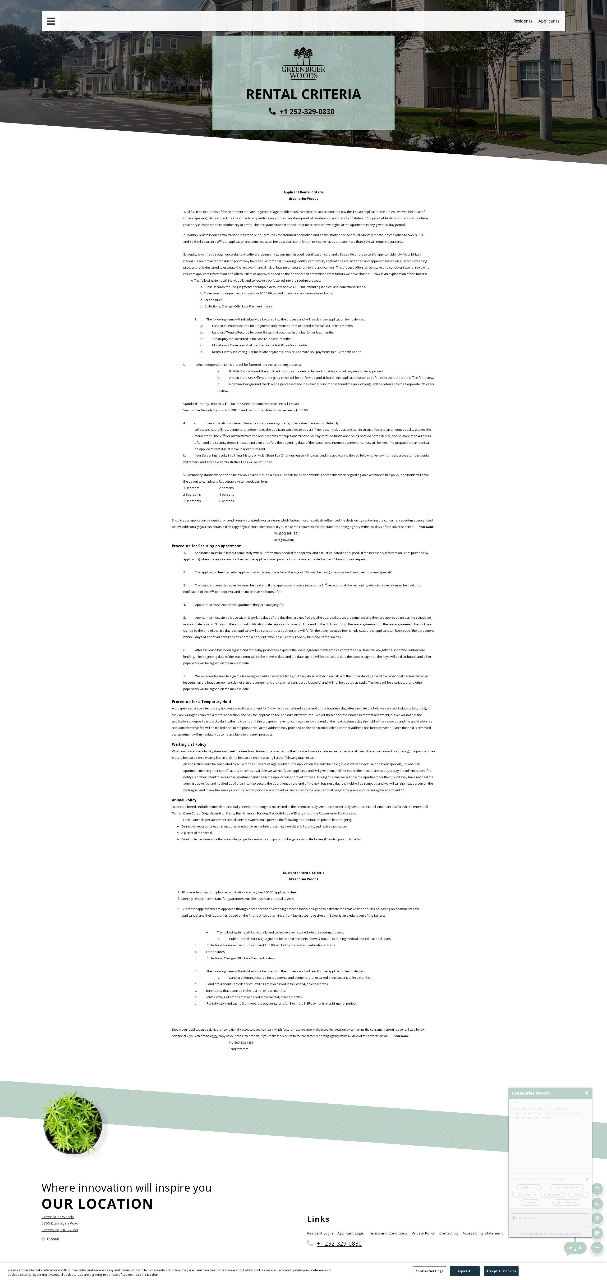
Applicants (549, 21)
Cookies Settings (429, 1271)
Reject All (464, 1271)
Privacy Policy (423, 1232)
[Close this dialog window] (586, 1093)
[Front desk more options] (597, 1248)
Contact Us (448, 1233)
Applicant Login (350, 1232)
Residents (524, 21)
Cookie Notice (146, 1275)
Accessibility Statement (483, 1232)
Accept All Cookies (501, 1271)
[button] (575, 1247)
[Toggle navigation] (51, 21)
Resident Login (320, 1232)
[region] (303, 1271)
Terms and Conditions (388, 1232)
